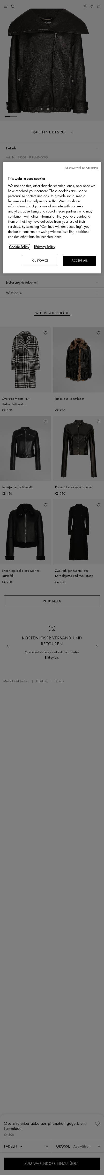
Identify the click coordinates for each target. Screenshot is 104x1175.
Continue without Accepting (81, 167)
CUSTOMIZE (40, 260)
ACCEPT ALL (80, 260)
